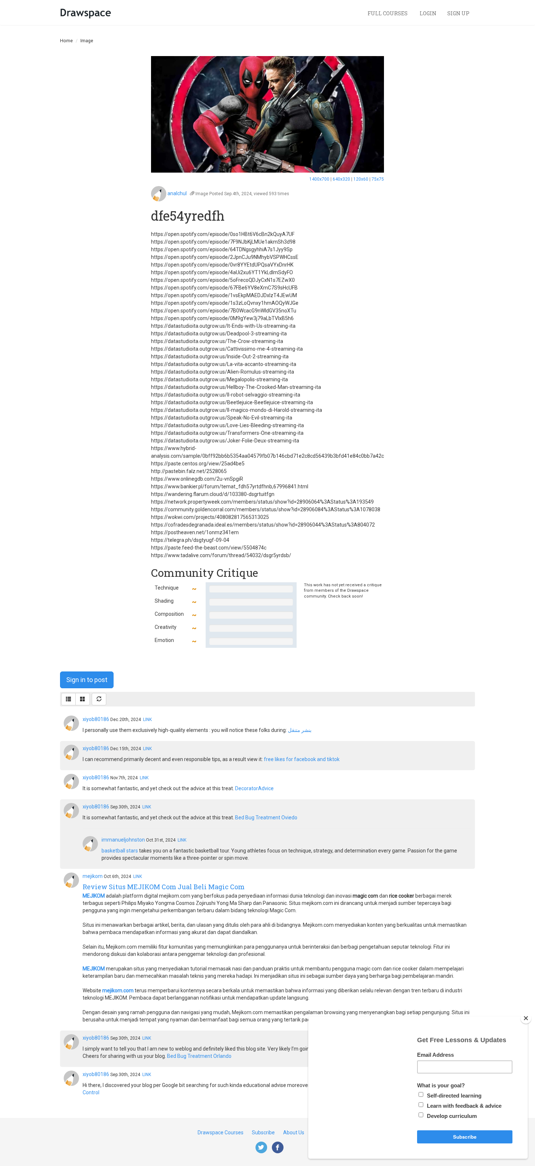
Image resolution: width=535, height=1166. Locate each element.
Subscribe (263, 1132)
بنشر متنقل (300, 730)
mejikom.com (118, 990)
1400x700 (319, 179)
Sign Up (458, 13)
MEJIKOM (94, 896)
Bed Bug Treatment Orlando (199, 1056)
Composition (169, 614)
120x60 (360, 179)
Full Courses (388, 13)
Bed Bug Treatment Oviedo (266, 817)
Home (66, 40)
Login (428, 13)
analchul (177, 193)
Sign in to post (86, 680)
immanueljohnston (123, 840)
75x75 (378, 179)
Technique (167, 588)
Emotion (164, 640)
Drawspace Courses (220, 1132)
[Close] (525, 1018)
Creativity (166, 627)
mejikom (93, 876)
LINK (147, 719)
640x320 (341, 179)
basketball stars (120, 851)
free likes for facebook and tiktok (302, 759)
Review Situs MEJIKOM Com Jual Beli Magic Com (164, 886)
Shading (164, 601)
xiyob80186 (96, 719)
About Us (293, 1132)
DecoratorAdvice (254, 788)
